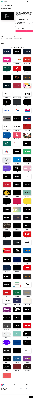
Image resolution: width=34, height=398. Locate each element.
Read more (17, 17)
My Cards (15, 388)
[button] (32, 1)
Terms (27, 386)
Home (2, 5)
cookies (4, 396)
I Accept (31, 396)
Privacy (27, 388)
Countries (15, 390)
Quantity (18, 25)
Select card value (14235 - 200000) (21, 22)
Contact (21, 388)
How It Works (22, 386)
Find (14, 386)
